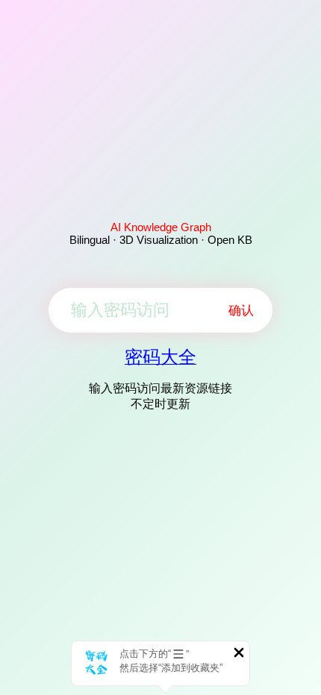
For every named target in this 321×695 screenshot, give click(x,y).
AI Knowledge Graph (160, 227)
